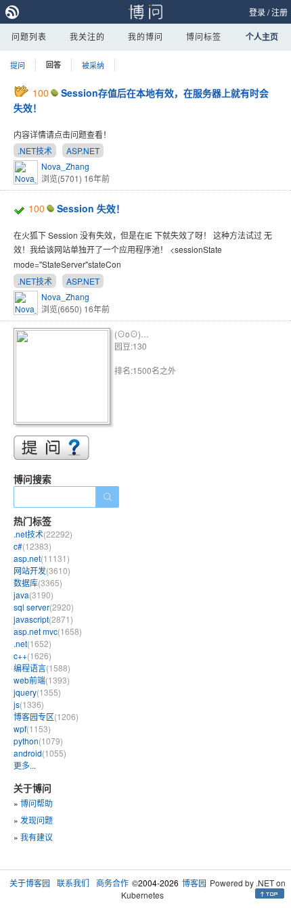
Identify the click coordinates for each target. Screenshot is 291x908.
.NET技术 (35, 150)
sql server (44, 607)
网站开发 (42, 570)
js (29, 704)
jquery (37, 692)
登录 (257, 12)
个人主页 (262, 36)
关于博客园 (29, 882)
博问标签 (203, 36)
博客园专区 (46, 716)
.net (32, 643)
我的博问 (145, 36)
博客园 (194, 882)
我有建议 (36, 836)
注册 (279, 12)
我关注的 (87, 36)
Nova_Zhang (65, 166)
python (38, 740)
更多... (25, 765)
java (33, 594)
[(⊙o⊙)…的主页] (64, 378)
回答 (53, 64)
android (40, 753)
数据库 (38, 582)
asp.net (42, 558)
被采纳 (93, 64)
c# (32, 546)
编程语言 (42, 667)
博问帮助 (36, 803)
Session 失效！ (91, 208)
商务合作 (112, 882)
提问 (17, 64)
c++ (32, 655)
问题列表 (29, 36)
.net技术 (43, 534)
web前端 (42, 680)
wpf (32, 728)
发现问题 (36, 820)
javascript (43, 619)
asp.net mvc (48, 631)
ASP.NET (82, 150)
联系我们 (73, 882)
